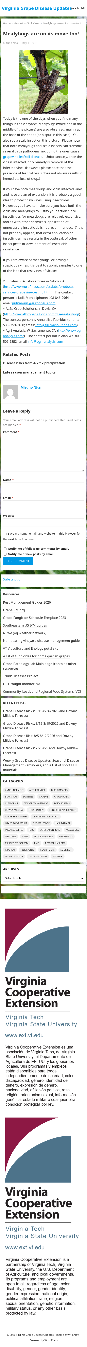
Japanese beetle (14, 829)
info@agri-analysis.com (45, 341)
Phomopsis (66, 836)
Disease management (36, 803)
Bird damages (59, 789)
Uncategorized (38, 856)
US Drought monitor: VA (21, 684)
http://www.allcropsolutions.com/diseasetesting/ (41, 314)
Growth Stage (41, 823)
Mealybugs (72, 829)
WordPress (51, 1340)
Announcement (14, 789)
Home (7, 23)
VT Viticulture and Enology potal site (30, 648)
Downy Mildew (14, 809)
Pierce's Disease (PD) (16, 843)
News (25, 836)
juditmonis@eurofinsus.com (33, 303)
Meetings (10, 836)
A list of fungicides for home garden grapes (36, 656)
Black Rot (11, 796)
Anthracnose (37, 789)
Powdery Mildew (55, 843)
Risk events (27, 849)
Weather (58, 856)
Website (8, 516)
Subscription (12, 579)
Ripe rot (10, 849)
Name (8, 480)
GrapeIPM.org (14, 610)
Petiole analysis (43, 836)
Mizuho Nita (10, 43)
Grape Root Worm (16, 823)
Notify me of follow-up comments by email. (38, 549)
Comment (11, 432)
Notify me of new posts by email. (31, 554)
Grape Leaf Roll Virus (26, 23)
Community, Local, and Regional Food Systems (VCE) (43, 691)
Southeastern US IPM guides (25, 625)
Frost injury (36, 809)
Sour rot (66, 849)
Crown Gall (61, 796)
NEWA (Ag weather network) (24, 633)
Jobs (31, 829)
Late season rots (50, 829)
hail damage (62, 823)
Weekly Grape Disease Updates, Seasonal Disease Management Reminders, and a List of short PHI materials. (41, 765)
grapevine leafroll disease (22, 156)
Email (8, 498)
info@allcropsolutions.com (56, 325)
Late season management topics (29, 372)
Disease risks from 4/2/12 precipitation (34, 363)
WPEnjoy (73, 1335)
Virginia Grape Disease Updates (37, 8)
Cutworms (11, 803)
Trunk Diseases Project (20, 676)
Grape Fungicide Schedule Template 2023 (34, 617)
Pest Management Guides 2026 (27, 602)
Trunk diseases (14, 856)
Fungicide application (62, 809)
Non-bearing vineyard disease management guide (41, 640)
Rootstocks (47, 849)
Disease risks (62, 803)
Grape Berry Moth (16, 816)
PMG (36, 843)
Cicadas (43, 796)
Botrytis (28, 796)
